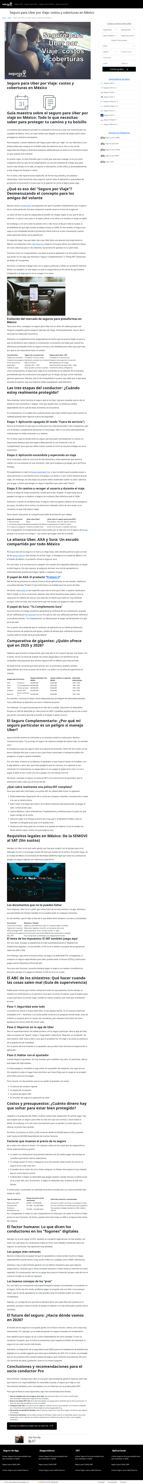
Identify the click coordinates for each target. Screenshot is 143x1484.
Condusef (31, 614)
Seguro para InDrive (46, 4)
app (86, 530)
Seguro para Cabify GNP (11, 1464)
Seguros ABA (109, 83)
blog (9, 18)
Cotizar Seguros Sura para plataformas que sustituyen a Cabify (16, 1457)
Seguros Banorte (110, 124)
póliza (23, 590)
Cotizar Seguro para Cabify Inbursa (15, 1470)
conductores (25, 205)
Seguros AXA (109, 115)
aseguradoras (19, 555)
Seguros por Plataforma (119, 132)
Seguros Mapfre (110, 120)
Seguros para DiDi (112, 144)
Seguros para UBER (112, 138)
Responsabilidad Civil (40, 472)
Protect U (53, 577)
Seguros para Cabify (112, 150)
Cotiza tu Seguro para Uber (119, 23)
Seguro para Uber (31, 4)
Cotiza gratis (118, 69)
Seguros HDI (109, 97)
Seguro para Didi (62, 4)
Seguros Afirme (110, 88)
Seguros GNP (109, 92)
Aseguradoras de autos (119, 79)
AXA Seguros (37, 244)
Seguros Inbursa (110, 102)
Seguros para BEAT (112, 156)
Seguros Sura (109, 111)
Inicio (4, 18)
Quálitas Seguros (110, 106)
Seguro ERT (18, 4)
